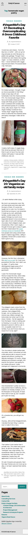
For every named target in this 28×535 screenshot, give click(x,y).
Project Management (10, 510)
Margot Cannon (7, 523)
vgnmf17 (6, 169)
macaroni (6, 163)
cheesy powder (13, 160)
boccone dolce (14, 472)
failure (20, 472)
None (13, 176)
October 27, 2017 (15, 44)
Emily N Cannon (14, 3)
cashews (6, 160)
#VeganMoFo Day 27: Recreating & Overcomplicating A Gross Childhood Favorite (14, 31)
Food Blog (9, 21)
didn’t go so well (9, 260)
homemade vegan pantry (17, 162)
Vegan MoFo (18, 21)
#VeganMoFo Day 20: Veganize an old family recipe (14, 184)
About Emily (6, 496)
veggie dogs (22, 167)
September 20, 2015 (15, 193)
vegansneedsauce (16, 41)
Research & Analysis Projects (13, 512)
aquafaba (6, 472)
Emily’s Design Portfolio (9, 503)
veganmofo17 (14, 167)
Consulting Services (8, 499)
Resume (4, 514)
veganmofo (7, 167)
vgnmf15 (6, 477)
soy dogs (12, 163)
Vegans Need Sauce (8, 517)
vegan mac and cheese (16, 165)
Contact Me (5, 501)
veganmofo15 (20, 475)
